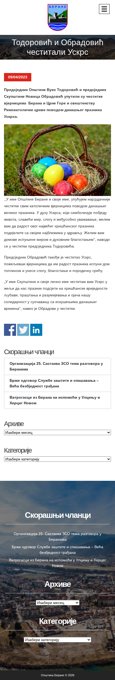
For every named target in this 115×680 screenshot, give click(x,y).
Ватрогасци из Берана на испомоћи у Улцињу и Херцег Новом (55, 400)
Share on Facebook (10, 330)
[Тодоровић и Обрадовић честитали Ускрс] (57, 160)
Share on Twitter (23, 330)
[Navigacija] (104, 9)
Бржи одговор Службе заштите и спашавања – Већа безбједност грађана (54, 383)
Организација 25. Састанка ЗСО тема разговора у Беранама (56, 366)
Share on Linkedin (36, 330)
